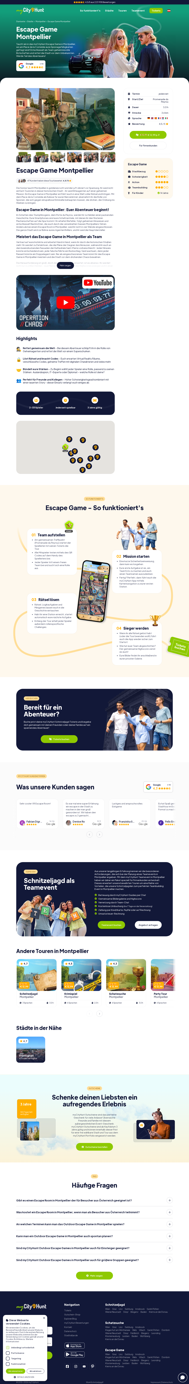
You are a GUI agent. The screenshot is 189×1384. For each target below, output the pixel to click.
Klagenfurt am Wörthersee (117, 1330)
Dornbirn (166, 1330)
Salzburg (129, 1309)
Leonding (155, 1333)
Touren (122, 10)
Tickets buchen (61, 739)
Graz (114, 1309)
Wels (134, 1330)
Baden (144, 1312)
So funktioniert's (90, 10)
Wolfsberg (145, 1336)
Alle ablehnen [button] (35, 1371)
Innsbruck (140, 1309)
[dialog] (25, 1348)
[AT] (169, 10)
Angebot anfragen (148, 925)
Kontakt (68, 1327)
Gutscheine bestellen (96, 1146)
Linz (121, 1309)
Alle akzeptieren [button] (15, 1371)
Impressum (155, 1382)
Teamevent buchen (111, 925)
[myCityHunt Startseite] (33, 10)
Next (99, 834)
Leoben (125, 1336)
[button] (25, 1377)
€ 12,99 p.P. (150, 134)
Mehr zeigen (65, 265)
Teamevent (138, 10)
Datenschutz (70, 1331)
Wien (107, 1309)
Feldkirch (135, 1333)
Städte (109, 10)
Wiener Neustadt (113, 1312)
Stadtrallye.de (71, 1335)
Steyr (125, 1312)
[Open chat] (182, 1377)
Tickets (67, 1310)
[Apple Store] (75, 1346)
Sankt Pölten (153, 1309)
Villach (142, 1330)
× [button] (44, 1318)
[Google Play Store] (75, 1354)
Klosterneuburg (112, 1336)
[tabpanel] (36, 403)
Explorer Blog (70, 1318)
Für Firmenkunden (148, 145)
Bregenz (134, 1312)
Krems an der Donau (158, 1312)
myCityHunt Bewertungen (76, 1323)
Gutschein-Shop (72, 1314)
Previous (89, 834)
